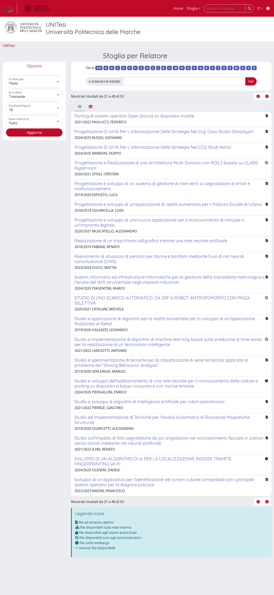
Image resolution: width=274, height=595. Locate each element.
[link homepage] (10, 8)
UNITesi (9, 45)
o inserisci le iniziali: (104, 81)
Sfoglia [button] (192, 8)
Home (178, 8)
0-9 (99, 68)
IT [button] (258, 8)
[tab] (79, 106)
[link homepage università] (37, 8)
